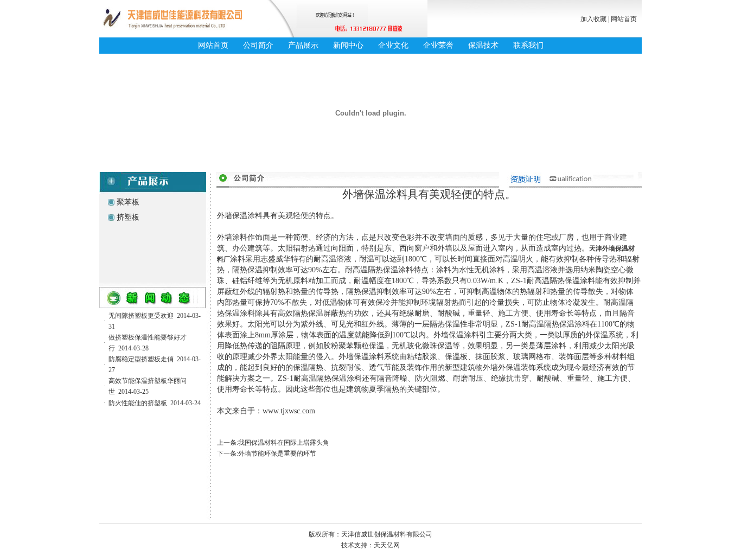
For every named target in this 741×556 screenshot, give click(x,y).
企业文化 (393, 45)
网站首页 (624, 19)
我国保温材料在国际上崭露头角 (283, 442)
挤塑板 (128, 217)
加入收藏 (593, 19)
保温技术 (483, 45)
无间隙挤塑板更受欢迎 (141, 315)
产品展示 (303, 45)
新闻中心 (348, 45)
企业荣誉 (438, 45)
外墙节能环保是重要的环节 (277, 453)
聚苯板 (128, 202)
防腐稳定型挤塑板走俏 (141, 359)
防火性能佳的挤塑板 (137, 403)
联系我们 (528, 45)
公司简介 (258, 45)
